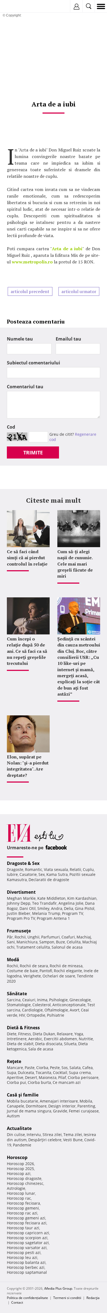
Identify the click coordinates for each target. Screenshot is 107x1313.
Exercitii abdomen (60, 1038)
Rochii (20, 937)
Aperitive (15, 1077)
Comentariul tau (25, 387)
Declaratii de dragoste (49, 879)
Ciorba (42, 1067)
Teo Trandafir (44, 903)
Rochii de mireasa (66, 965)
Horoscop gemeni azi (26, 1218)
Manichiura (27, 941)
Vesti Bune (73, 1139)
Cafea (87, 1067)
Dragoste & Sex (23, 863)
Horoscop (17, 1157)
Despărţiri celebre (44, 1139)
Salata (75, 1067)
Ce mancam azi (67, 1082)
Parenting (86, 1106)
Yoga (78, 1033)
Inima (42, 999)
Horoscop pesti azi (24, 1252)
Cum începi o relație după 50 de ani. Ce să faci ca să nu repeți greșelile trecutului (27, 651)
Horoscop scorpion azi (27, 1237)
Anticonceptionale (69, 1004)
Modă (13, 960)
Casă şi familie (22, 1095)
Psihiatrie (55, 1015)
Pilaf (62, 1077)
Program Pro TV (21, 918)
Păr (10, 937)
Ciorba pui (16, 1082)
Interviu (34, 1134)
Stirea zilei (52, 1134)
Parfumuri (50, 937)
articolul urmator (78, 291)
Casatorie (28, 874)
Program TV (72, 913)
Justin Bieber (18, 913)
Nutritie (86, 1038)
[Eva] (17, 6)
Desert (31, 1077)
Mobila (86, 1101)
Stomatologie (19, 1004)
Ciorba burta (39, 1082)
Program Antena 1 (53, 918)
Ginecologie (80, 999)
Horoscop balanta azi (26, 1262)
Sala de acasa (40, 1048)
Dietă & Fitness (23, 1028)
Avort (74, 1010)
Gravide (60, 1111)
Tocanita (43, 1072)
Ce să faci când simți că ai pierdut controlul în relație (27, 558)
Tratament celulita (33, 947)
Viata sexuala (56, 869)
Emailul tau (68, 339)
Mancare (15, 1067)
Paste (30, 1067)
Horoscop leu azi (22, 1257)
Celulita (74, 941)
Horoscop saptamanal (27, 1272)
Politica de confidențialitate (27, 1297)
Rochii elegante (68, 970)
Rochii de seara (34, 965)
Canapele (15, 1106)
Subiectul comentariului (33, 363)
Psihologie (58, 999)
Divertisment (21, 892)
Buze (60, 941)
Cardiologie (32, 1010)
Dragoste (15, 869)
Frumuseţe (19, 931)
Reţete (14, 1061)
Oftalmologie (56, 1010)
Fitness (24, 1033)
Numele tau (20, 339)
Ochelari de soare (59, 976)
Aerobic (35, 1038)
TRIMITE (33, 452)
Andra (56, 908)
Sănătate (17, 994)
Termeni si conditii (67, 1297)
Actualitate (19, 1128)
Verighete (32, 976)
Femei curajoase (84, 1111)
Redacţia (93, 1297)
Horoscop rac (19, 1198)
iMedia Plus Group (58, 1288)
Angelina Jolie (70, 903)
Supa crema (80, 1072)
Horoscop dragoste (24, 1178)
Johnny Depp (18, 903)
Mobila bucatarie (22, 1101)
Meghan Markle (21, 898)
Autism (13, 1115)
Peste (55, 1067)
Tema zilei (72, 1134)
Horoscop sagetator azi (28, 1242)
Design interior (62, 1106)
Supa (11, 1072)
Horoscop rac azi (22, 1213)
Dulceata (26, 1072)
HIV (22, 1015)
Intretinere (17, 1038)
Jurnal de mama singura (29, 1111)
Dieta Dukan (44, 1033)
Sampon (46, 941)
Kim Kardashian (82, 898)
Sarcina (14, 999)
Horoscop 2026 (20, 1163)
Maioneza (48, 1077)
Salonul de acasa (67, 947)
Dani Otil (27, 908)
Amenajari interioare (59, 1101)
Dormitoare (36, 1106)
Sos (64, 1067)
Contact (17, 1302)
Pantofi (46, 970)
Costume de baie (22, 970)
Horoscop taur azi (23, 1227)
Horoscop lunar (21, 1193)
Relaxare (65, 1033)
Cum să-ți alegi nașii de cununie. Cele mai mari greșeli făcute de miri (75, 564)
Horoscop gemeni (23, 1208)
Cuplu (88, 869)
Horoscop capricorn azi (28, 1232)
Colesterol (41, 1004)
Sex (41, 874)
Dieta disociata (48, 1043)
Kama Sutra (57, 874)
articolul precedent (30, 291)
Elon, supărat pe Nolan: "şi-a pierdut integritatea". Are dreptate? (28, 766)
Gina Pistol (84, 908)
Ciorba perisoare (83, 1077)
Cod (11, 427)
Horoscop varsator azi (27, 1247)
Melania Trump (46, 913)
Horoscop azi (18, 1173)
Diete (11, 1033)
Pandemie (22, 1145)
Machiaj (84, 937)
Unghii (33, 937)
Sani (11, 941)
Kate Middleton (51, 898)
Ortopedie (36, 1015)
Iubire (12, 874)
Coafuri (68, 937)
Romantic (33, 869)
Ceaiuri (28, 999)
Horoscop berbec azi (25, 1267)
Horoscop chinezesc (25, 1183)
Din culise (16, 1134)
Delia (68, 908)
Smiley (43, 908)
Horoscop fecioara (23, 1203)
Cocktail (60, 1072)
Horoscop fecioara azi (26, 1222)
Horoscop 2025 (20, 1168)
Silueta (70, 1043)
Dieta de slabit (20, 1043)
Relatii (75, 869)
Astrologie (16, 1188)
